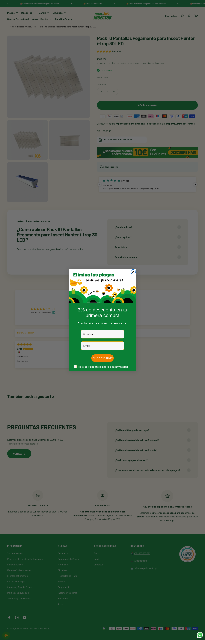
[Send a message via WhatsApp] (199, 634)
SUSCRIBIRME (102, 358)
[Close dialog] (133, 271)
